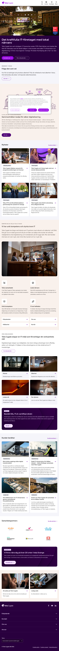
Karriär (33, 324)
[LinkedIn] (55, 605)
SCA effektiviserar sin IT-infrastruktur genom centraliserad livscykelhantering (14, 499)
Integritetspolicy (53, 647)
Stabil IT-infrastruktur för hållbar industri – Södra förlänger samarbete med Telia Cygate (42, 463)
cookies (21, 98)
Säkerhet (33, 373)
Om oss (33, 319)
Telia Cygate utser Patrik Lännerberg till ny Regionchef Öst (42, 203)
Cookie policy (36, 647)
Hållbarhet (6, 324)
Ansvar (4, 629)
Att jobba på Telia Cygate (10, 591)
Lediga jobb (34, 591)
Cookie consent (44, 647)
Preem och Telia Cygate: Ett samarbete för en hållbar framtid (42, 498)
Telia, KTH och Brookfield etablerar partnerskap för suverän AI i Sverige (13, 203)
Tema (3, 638)
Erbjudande (5, 613)
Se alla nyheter (52, 145)
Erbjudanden (7, 319)
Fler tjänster (34, 397)
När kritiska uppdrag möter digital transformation (13, 462)
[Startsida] (7, 3)
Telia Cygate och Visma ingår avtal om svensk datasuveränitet (42, 169)
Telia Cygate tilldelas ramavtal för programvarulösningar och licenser (13, 169)
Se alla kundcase (51, 438)
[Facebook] (48, 605)
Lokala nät (6, 397)
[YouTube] (52, 605)
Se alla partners (52, 521)
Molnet (5, 373)
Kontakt (4, 619)
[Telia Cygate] (7, 605)
